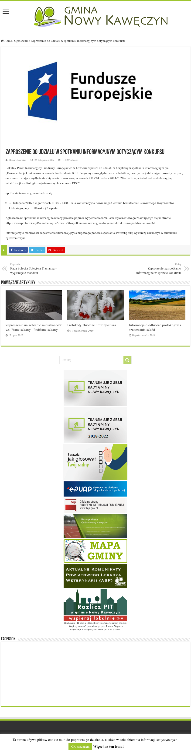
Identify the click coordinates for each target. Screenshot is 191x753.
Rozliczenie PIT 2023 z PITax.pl (79, 622)
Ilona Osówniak (17, 159)
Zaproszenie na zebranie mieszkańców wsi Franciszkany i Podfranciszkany (34, 327)
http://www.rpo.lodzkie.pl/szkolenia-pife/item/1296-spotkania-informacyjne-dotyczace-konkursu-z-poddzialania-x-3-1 (81, 223)
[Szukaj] (127, 360)
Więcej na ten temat (108, 746)
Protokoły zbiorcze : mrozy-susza (91, 324)
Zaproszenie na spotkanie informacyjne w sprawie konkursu (158, 269)
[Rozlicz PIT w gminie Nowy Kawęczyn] (95, 604)
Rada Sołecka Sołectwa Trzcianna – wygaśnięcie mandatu (33, 269)
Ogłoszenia (21, 41)
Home (8, 41)
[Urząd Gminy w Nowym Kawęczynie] (95, 15)
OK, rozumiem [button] (80, 746)
